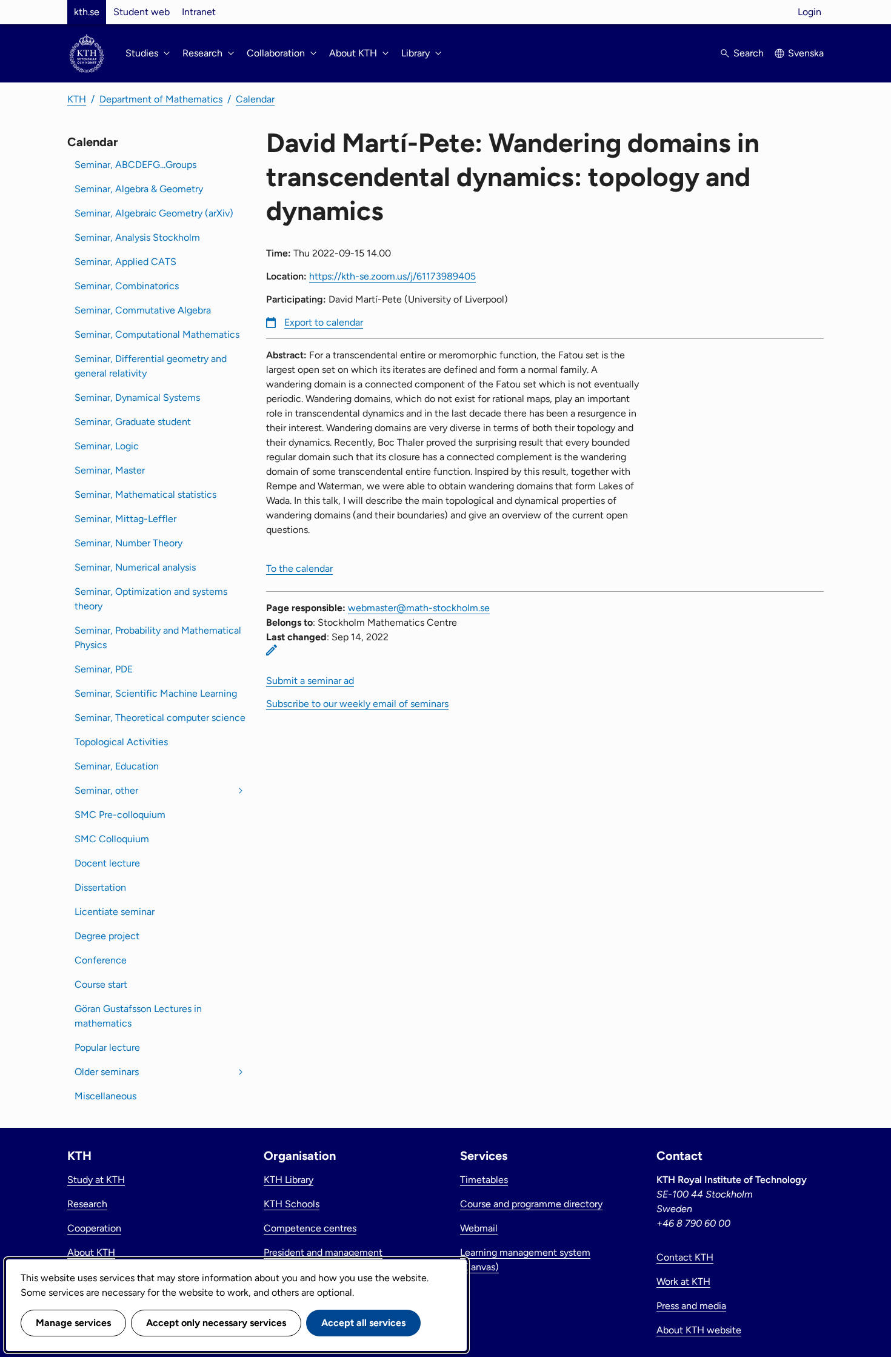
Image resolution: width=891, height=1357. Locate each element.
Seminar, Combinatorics (127, 286)
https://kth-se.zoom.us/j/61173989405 (392, 276)
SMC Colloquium (112, 839)
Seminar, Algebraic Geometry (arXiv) (154, 213)
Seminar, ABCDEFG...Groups (135, 164)
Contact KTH (684, 1257)
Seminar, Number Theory (128, 543)
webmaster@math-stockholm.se (419, 608)
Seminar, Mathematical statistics (145, 494)
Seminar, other (106, 790)
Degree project (107, 936)
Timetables (484, 1179)
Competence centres (310, 1228)
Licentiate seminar (115, 911)
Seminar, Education (117, 766)
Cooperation (94, 1228)
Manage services (73, 1323)
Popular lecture (107, 1047)
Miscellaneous (105, 1096)
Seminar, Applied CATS (125, 261)
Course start (101, 984)
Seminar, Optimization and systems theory (151, 599)
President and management (323, 1252)
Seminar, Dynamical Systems (137, 397)
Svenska (806, 53)
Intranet (199, 12)
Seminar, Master (110, 470)
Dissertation (100, 887)
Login (809, 12)
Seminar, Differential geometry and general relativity (151, 366)
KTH (76, 99)
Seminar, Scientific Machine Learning (156, 693)
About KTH (91, 1252)
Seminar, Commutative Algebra (143, 310)
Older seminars (107, 1071)
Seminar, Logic (107, 446)
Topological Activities (121, 742)
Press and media (691, 1306)
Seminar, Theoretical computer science (160, 717)
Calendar (255, 99)
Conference (101, 960)
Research (87, 1204)
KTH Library (288, 1179)
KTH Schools (291, 1204)
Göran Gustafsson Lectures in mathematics (138, 1016)
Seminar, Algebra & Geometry (139, 189)
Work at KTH (683, 1281)
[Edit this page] (271, 650)
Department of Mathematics (160, 99)
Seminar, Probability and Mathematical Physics (158, 638)
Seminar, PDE (104, 669)
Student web (141, 12)
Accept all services (363, 1323)
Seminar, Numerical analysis (135, 567)
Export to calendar (323, 322)
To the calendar (299, 568)
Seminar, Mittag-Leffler (125, 518)
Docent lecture (107, 863)
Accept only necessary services (216, 1323)
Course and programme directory (531, 1204)
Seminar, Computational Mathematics (157, 334)
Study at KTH (96, 1179)
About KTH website (698, 1330)
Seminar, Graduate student (133, 421)
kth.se (86, 12)
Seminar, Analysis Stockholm (137, 237)
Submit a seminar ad (310, 680)
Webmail (479, 1228)
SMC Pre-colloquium (120, 814)
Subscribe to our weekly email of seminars (357, 703)
